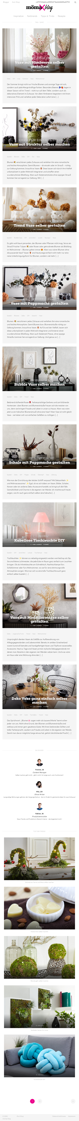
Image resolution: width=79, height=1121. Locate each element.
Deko (8, 79)
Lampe (30, 553)
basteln (9, 157)
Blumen (16, 157)
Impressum (71, 1116)
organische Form (18, 634)
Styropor (47, 238)
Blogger (6, 2)
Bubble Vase (18, 238)
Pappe (26, 475)
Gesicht (34, 316)
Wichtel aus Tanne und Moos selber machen (39, 882)
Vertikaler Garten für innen (39, 1030)
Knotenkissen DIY (39, 1079)
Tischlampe (38, 553)
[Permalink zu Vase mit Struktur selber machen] (39, 128)
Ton (33, 157)
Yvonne (45, 70)
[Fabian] (39, 806)
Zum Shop (16, 2)
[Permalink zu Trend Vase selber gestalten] (39, 209)
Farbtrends (32, 16)
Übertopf (41, 475)
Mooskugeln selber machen (39, 981)
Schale (33, 475)
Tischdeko (33, 715)
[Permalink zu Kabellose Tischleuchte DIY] (39, 524)
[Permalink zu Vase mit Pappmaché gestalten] (39, 287)
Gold (26, 715)
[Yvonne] (39, 762)
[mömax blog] (39, 8)
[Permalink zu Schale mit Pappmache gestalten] (39, 446)
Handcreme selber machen (39, 932)
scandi (40, 238)
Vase (31, 79)
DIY (14, 79)
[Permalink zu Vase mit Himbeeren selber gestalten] (39, 50)
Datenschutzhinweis (59, 1116)
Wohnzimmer (40, 79)
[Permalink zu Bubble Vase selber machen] (39, 369)
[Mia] (39, 784)
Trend (26, 397)
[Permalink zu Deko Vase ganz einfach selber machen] (39, 687)
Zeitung (53, 475)
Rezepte (61, 16)
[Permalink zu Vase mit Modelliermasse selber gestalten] (39, 605)
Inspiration (19, 16)
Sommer (25, 79)
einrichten (32, 238)
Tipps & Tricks (47, 16)
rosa (18, 79)
